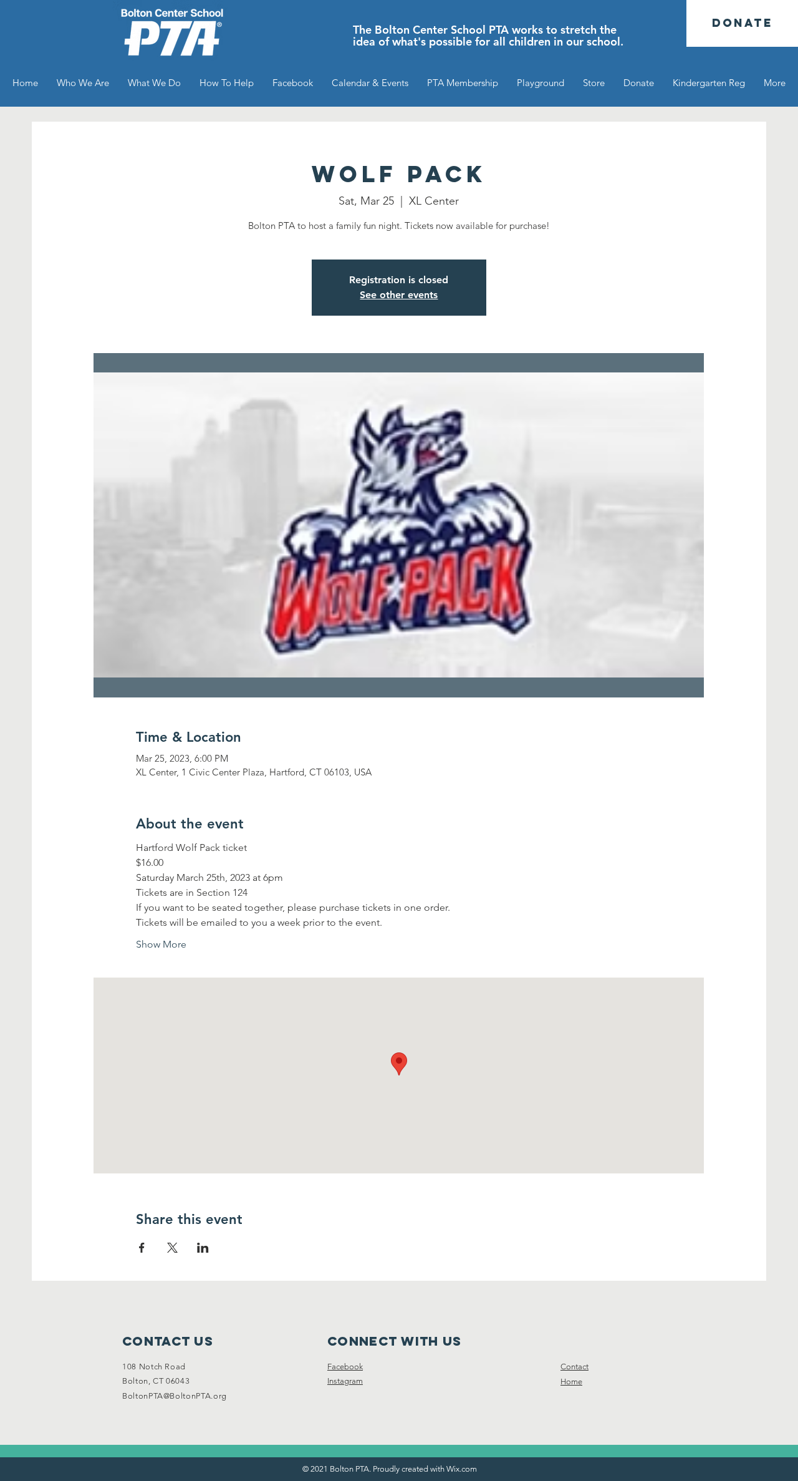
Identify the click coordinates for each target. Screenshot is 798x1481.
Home (571, 1381)
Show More (161, 944)
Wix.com (461, 1469)
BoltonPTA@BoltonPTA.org (174, 1396)
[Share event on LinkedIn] (203, 1248)
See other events (399, 295)
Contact (574, 1366)
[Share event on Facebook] (142, 1248)
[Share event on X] (172, 1248)
